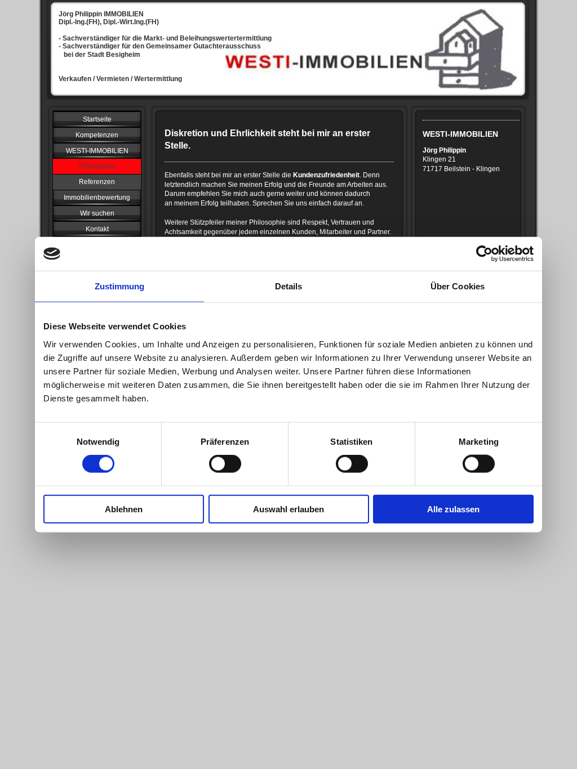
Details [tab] (289, 286)
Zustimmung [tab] (120, 286)
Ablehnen (124, 508)
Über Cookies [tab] (457, 286)
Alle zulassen (453, 508)
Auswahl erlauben (288, 508)
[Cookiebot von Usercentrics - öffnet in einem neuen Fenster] (484, 253)
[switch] (225, 464)
